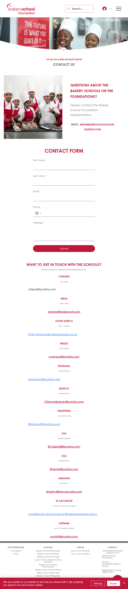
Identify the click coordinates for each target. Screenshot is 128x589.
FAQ (16, 553)
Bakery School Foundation (109, 556)
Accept (113, 583)
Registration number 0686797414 (111, 571)
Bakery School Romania (48, 572)
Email (37, 191)
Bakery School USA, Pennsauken (48, 565)
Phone (36, 207)
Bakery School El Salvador (48, 550)
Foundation (15, 550)
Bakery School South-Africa (48, 569)
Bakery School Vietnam (48, 553)
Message (39, 222)
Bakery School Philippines (48, 575)
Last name (39, 175)
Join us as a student (80, 553)
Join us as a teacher (80, 550)
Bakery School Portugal (48, 556)
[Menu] (119, 9)
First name (39, 160)
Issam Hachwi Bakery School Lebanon (48, 560)
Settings (98, 583)
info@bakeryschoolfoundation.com (113, 551)
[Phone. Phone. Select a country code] (38, 213)
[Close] (124, 583)
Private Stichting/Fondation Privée (111, 563)
